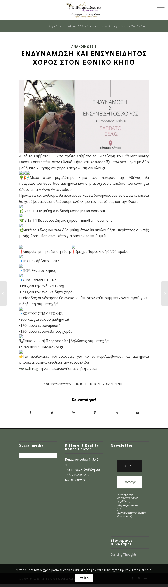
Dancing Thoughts (124, 554)
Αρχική (53, 26)
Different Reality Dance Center (102, 384)
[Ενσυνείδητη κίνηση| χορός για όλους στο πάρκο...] (3, 293)
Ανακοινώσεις (68, 26)
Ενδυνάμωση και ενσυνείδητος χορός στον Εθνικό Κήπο (84, 58)
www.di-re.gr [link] (29, 368)
